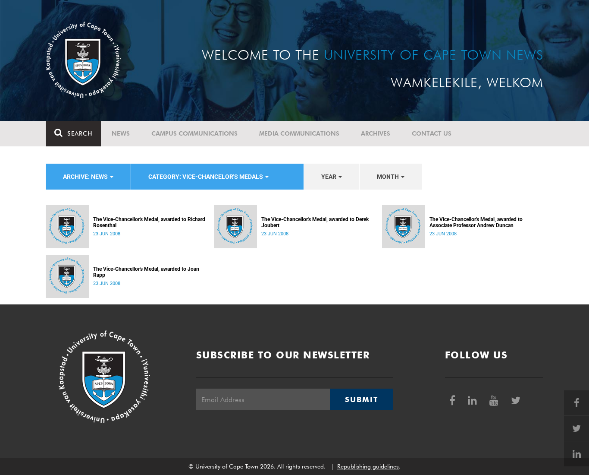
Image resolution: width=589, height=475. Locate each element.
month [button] (388, 176)
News (121, 133)
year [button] (329, 176)
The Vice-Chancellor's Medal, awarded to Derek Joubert (315, 222)
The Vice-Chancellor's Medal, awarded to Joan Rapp (146, 272)
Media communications (299, 133)
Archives (375, 133)
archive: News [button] (86, 176)
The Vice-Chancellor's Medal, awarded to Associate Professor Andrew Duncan (476, 222)
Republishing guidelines (368, 466)
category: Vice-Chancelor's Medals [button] (206, 176)
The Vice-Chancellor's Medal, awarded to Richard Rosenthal (149, 222)
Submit (361, 399)
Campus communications (194, 133)
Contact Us (431, 133)
